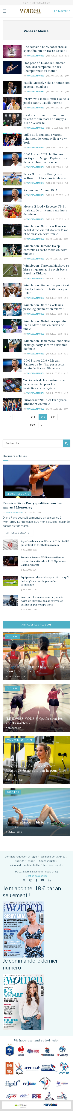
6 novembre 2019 (16, 676)
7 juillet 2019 (55, 409)
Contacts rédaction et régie (21, 856)
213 (53, 417)
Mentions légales (53, 864)
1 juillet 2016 (14, 832)
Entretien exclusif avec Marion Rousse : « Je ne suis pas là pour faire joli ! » (36, 770)
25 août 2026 (29, 609)
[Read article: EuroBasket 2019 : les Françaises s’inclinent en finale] (12, 404)
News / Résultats (18, 494)
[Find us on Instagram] (30, 880)
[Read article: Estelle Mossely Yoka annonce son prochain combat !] (12, 87)
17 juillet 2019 (55, 76)
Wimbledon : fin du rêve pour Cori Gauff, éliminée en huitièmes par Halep (46, 289)
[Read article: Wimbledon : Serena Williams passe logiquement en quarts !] (12, 309)
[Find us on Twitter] (24, 880)
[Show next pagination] (41, 425)
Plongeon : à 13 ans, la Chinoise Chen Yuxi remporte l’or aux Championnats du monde (44, 67)
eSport (31, 860)
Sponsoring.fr (47, 860)
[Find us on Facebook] (36, 880)
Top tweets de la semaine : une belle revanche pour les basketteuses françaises (44, 384)
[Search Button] (66, 443)
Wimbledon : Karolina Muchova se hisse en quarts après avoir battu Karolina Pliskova (46, 269)
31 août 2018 (14, 728)
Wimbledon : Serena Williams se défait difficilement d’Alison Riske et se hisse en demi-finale (45, 230)
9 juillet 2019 (55, 239)
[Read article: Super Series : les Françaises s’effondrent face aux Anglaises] (12, 179)
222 (32, 425)
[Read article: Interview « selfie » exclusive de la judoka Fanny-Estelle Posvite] (12, 103)
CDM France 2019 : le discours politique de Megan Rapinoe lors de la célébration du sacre (45, 158)
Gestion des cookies (36, 876)
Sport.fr (19, 860)
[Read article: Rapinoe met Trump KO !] (12, 195)
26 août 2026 (34, 512)
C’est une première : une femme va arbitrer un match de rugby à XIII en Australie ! (45, 119)
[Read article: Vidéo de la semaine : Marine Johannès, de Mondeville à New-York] (12, 139)
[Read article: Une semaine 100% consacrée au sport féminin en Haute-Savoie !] (12, 51)
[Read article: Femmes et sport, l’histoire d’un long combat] (36, 812)
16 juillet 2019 (55, 128)
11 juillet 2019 (55, 147)
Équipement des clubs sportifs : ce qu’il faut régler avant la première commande (45, 581)
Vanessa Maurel (35, 56)
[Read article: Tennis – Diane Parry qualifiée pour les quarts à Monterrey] (36, 481)
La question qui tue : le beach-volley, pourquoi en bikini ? (35, 669)
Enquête (12, 636)
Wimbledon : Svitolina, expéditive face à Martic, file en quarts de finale (45, 325)
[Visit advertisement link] (36, 1105)
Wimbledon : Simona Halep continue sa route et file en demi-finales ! (46, 250)
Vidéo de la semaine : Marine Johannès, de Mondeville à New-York (45, 138)
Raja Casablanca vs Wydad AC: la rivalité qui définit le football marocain (45, 543)
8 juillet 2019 (55, 278)
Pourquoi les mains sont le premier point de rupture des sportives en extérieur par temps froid (43, 600)
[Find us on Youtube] (42, 880)
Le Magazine (62, 11)
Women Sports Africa (53, 856)
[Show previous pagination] (10, 417)
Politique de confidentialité (24, 864)
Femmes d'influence (20, 740)
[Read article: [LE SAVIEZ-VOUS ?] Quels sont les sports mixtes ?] (36, 708)
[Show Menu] (4, 11)
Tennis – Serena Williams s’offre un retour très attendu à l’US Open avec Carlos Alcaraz (44, 561)
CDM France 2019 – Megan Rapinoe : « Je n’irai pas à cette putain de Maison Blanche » (44, 364)
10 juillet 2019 (55, 195)
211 (33, 417)
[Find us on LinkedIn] (49, 880)
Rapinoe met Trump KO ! (40, 190)
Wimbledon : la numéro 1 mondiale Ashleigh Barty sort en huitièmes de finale (46, 345)
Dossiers (13, 792)
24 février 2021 (15, 780)
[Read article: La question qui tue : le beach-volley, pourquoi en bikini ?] (36, 656)
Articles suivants (19, 532)
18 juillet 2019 (55, 56)
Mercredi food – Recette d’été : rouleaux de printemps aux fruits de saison (45, 210)
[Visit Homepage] (30, 11)
